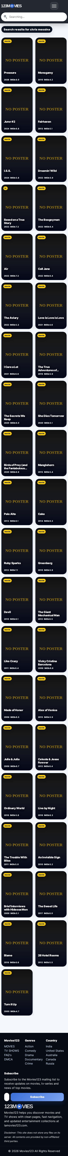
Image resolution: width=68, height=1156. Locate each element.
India (49, 1046)
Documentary (34, 1059)
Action (29, 1046)
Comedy (30, 1050)
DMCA (8, 1059)
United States (55, 1050)
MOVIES (9, 1046)
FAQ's (8, 1055)
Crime (29, 1063)
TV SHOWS (11, 1050)
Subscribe (37, 1097)
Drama (29, 1055)
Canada (51, 1059)
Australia (51, 1055)
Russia (50, 1063)
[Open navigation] (54, 6)
